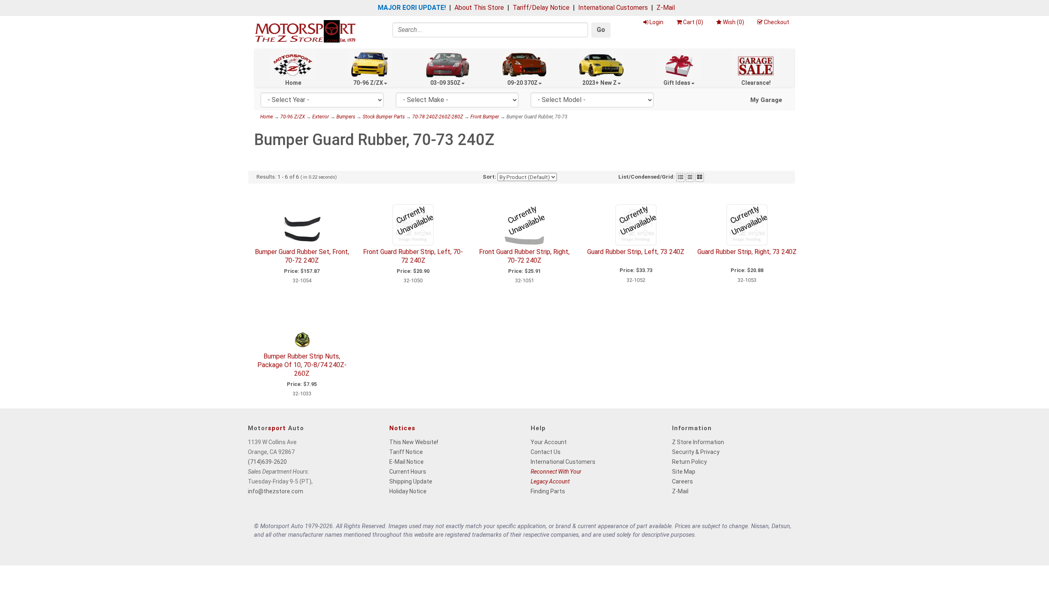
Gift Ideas (676, 82)
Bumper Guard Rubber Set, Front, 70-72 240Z (302, 256)
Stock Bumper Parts (384, 117)
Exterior (320, 117)
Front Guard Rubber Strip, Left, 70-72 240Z (413, 256)
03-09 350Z (445, 82)
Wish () (733, 22)
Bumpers (345, 117)
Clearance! (756, 82)
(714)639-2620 (267, 461)
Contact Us (546, 452)
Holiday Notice (408, 491)
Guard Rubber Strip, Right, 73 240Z (747, 252)
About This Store (479, 7)
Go (601, 30)
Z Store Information (698, 442)
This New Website (413, 442)
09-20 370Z (522, 82)
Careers (682, 481)
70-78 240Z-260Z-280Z (437, 117)
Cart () (693, 22)
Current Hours (407, 471)
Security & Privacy (696, 452)
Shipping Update (410, 481)
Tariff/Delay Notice (541, 7)
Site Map (683, 471)
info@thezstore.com (275, 491)
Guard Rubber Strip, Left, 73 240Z (635, 252)
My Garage (766, 100)
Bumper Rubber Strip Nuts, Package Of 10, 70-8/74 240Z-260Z (302, 364)
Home (293, 82)
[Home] (305, 31)
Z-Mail (665, 7)
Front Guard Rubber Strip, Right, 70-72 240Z (524, 256)
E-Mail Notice (406, 461)
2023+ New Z (599, 82)
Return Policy (689, 461)
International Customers (613, 7)
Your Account (549, 442)
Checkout (776, 22)
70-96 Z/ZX (368, 82)
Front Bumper (484, 117)
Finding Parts (548, 491)
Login (656, 22)
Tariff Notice (406, 452)
